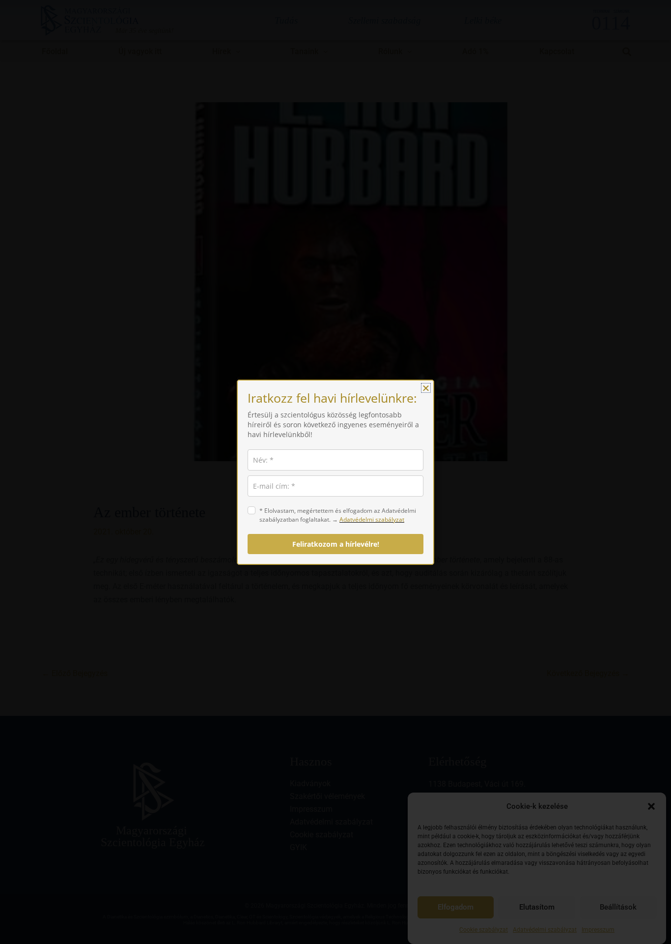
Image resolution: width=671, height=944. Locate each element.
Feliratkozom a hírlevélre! (335, 544)
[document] (335, 472)
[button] (426, 388)
